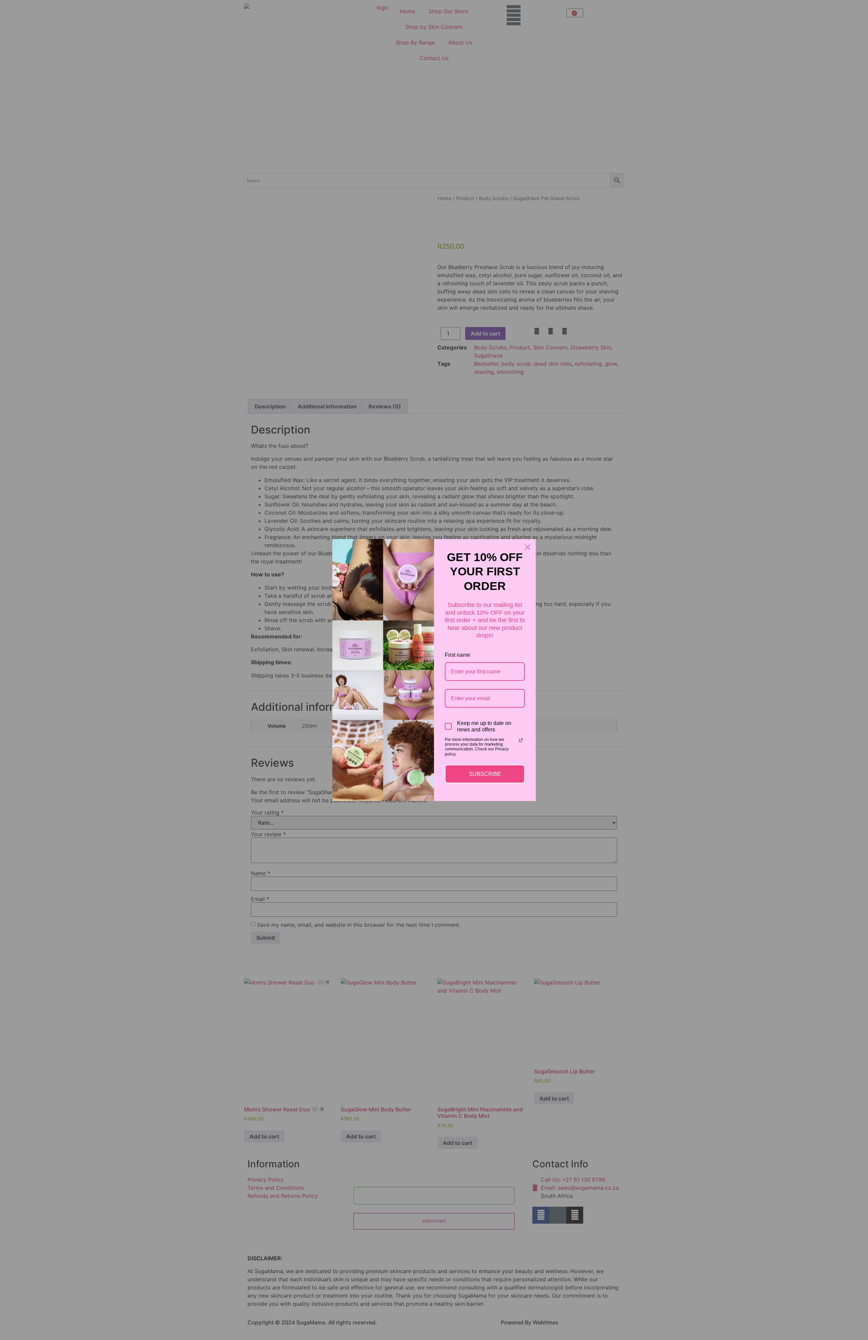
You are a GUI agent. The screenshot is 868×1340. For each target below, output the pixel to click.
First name (457, 655)
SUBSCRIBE (485, 774)
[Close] (527, 547)
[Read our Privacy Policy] (521, 740)
